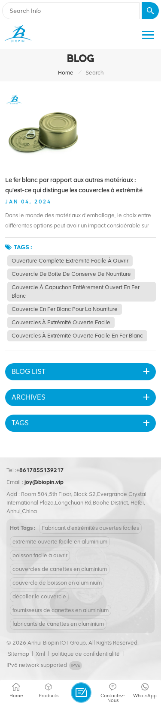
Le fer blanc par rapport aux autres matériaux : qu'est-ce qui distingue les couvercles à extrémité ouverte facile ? (74, 185)
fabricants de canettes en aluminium (58, 624)
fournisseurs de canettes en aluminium (60, 610)
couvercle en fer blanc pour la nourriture (65, 309)
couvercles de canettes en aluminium (59, 569)
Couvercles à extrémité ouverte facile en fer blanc (77, 335)
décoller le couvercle (39, 596)
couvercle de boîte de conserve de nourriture (71, 274)
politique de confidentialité (86, 654)
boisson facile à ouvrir (39, 555)
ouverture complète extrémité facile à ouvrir (70, 260)
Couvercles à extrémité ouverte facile (61, 322)
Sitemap (18, 654)
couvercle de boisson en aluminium (57, 583)
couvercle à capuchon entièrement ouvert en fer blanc (76, 291)
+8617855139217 (40, 470)
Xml (40, 654)
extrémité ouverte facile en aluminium (59, 541)
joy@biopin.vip (44, 482)
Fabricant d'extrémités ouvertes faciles (90, 528)
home (65, 72)
